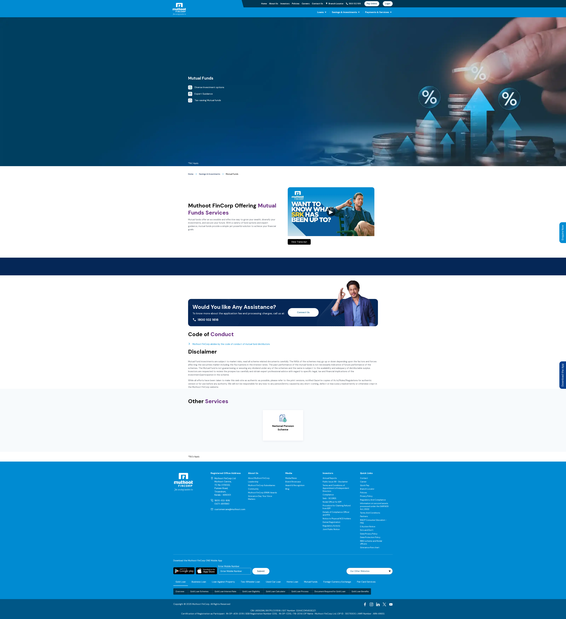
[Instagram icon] (371, 604)
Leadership (253, 481)
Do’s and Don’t (366, 530)
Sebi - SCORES (329, 498)
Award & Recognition (295, 485)
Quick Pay (364, 485)
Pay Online (372, 3)
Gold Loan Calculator (275, 591)
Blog (287, 489)
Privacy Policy (366, 496)
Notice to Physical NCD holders (337, 518)
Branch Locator (367, 489)
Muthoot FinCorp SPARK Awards (262, 492)
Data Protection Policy (370, 537)
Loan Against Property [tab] (223, 581)
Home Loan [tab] (292, 581)
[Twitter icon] (384, 604)
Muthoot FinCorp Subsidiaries (261, 485)
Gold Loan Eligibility (251, 591)
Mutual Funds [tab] (310, 581)
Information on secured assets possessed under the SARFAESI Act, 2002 (374, 506)
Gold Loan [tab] (181, 581)
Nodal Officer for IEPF (332, 502)
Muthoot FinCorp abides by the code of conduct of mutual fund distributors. (231, 344)
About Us (273, 3)
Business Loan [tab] (199, 581)
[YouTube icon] (391, 604)
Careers (306, 3)
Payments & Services (377, 12)
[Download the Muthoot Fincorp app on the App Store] (206, 570)
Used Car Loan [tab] (273, 581)
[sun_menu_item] (325, 12)
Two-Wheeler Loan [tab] (250, 581)
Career (363, 481)
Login (387, 3)
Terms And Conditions (370, 513)
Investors (284, 3)
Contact (364, 478)
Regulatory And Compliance (373, 500)
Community (253, 489)
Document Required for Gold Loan (330, 591)
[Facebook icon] (365, 604)
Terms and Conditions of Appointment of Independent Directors (336, 488)
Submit (261, 571)
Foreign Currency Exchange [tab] (337, 581)
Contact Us (317, 3)
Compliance (328, 494)
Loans (320, 12)
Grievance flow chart (369, 547)
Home (264, 3)
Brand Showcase (293, 481)
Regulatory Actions (331, 526)
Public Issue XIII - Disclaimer (335, 481)
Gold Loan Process (299, 591)
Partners (364, 516)
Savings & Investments (344, 12)
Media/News (291, 478)
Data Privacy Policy (368, 534)
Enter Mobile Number (228, 566)
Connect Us (303, 312)
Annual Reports (330, 478)
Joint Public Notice (331, 529)
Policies (295, 3)
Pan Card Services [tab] (366, 581)
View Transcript (299, 241)
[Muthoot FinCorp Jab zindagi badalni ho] (200, 9)
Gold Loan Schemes (199, 591)
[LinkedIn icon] (378, 604)
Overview (180, 591)
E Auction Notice (367, 526)
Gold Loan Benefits (360, 591)
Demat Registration (331, 522)
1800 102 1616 (355, 3)
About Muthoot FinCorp (259, 478)
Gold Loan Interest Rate (225, 591)
